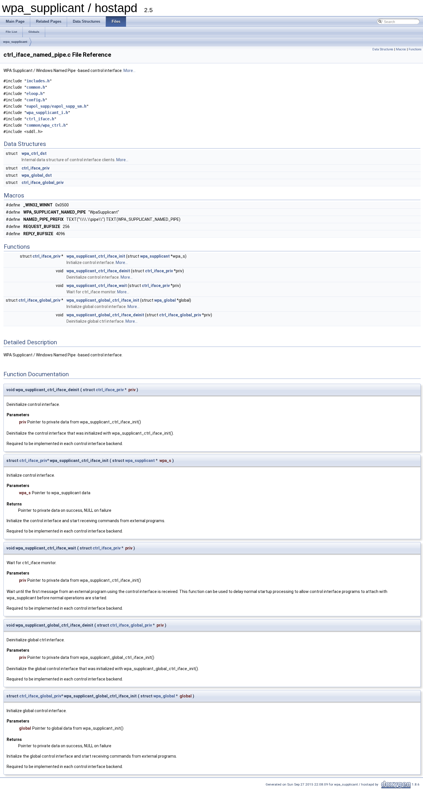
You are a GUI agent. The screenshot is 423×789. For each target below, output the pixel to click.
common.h (35, 87)
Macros (401, 49)
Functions (415, 49)
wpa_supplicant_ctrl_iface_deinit (98, 271)
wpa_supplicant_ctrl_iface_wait (96, 285)
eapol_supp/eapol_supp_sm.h (56, 106)
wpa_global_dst (37, 175)
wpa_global (165, 300)
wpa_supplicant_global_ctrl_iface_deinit (105, 315)
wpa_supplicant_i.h (47, 112)
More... (129, 70)
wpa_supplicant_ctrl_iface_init (95, 256)
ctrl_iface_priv (35, 168)
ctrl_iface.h (40, 119)
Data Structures (382, 49)
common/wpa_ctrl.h (46, 125)
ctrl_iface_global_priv (43, 182)
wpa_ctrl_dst (34, 153)
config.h (35, 100)
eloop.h (34, 93)
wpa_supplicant (15, 41)
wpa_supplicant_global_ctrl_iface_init (102, 300)
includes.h (37, 81)
